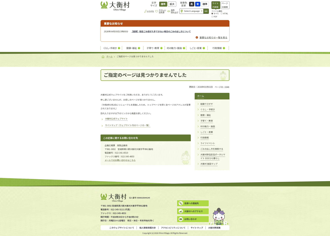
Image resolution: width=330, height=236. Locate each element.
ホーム (109, 56)
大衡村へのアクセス (193, 211)
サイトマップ (197, 227)
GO (206, 11)
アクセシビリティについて (173, 227)
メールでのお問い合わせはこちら (120, 160)
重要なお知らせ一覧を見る (213, 37)
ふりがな (150, 11)
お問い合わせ (190, 219)
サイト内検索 (215, 5)
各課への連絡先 (191, 203)
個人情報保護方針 (147, 227)
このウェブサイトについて (121, 227)
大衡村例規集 (214, 227)
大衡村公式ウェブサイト (116, 118)
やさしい (162, 11)
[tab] (215, 5)
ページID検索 (225, 5)
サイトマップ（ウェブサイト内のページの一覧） (127, 125)
